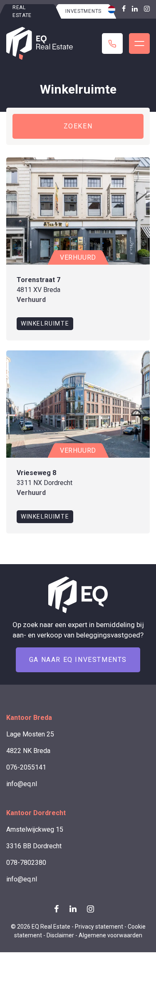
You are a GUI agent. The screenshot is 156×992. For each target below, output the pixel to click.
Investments (83, 11)
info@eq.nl (21, 784)
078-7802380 (26, 862)
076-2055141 (26, 767)
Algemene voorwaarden (110, 935)
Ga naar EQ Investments (78, 660)
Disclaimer (60, 935)
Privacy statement (99, 926)
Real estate (22, 11)
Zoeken (78, 126)
